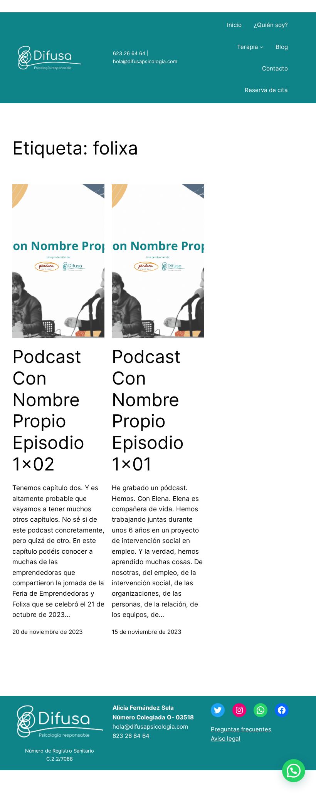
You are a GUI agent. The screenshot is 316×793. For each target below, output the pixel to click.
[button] (293, 770)
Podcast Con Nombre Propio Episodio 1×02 (48, 410)
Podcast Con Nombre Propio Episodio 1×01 (148, 410)
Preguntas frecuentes (241, 729)
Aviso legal (225, 738)
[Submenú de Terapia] (261, 47)
